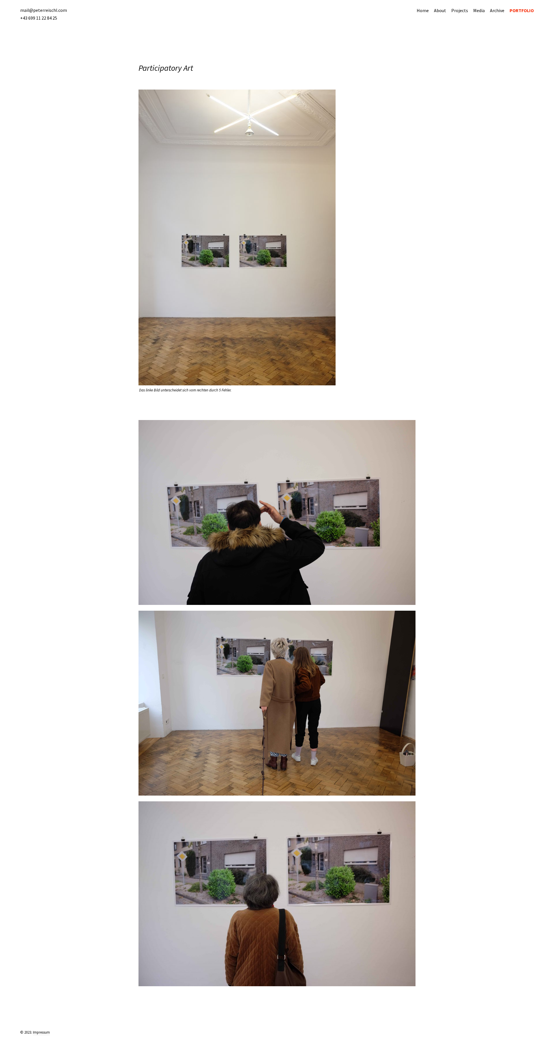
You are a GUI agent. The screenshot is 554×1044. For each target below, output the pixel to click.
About (440, 10)
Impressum (41, 1032)
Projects (459, 10)
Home (423, 10)
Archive (497, 10)
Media (479, 10)
